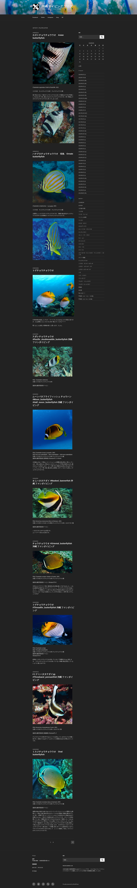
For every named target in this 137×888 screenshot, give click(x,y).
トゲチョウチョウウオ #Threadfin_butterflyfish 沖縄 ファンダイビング (53, 607)
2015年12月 (82, 151)
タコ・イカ (81, 247)
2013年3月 (81, 181)
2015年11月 (81, 154)
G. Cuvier (50, 206)
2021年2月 (81, 98)
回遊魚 (80, 287)
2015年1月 (81, 169)
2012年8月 (81, 193)
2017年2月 (81, 125)
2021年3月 (81, 95)
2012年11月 (81, 187)
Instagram (50, 17)
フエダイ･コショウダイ (84, 284)
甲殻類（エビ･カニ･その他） (86, 299)
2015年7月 (81, 163)
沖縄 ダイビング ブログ (57, 6)
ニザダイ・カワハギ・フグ (85, 266)
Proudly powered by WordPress (71, 884)
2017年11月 (81, 116)
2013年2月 (81, 184)
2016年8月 (81, 139)
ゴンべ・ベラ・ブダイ (84, 235)
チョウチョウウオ (83, 260)
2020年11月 (81, 101)
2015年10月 (82, 157)
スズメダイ (81, 244)
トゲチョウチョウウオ (43, 270)
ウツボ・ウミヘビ (83, 214)
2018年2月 (81, 107)
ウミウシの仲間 (82, 217)
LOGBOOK (81, 202)
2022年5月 (81, 83)
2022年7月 (81, 77)
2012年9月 (81, 190)
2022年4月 (81, 86)
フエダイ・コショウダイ (85, 281)
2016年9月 (81, 136)
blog (57, 17)
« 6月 (80, 66)
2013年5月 (81, 175)
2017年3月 (81, 122)
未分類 (80, 290)
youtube (81, 205)
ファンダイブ (82, 278)
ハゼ (80, 272)
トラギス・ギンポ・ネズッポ (86, 263)
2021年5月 (81, 89)
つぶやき (81, 211)
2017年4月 (81, 119)
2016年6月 (81, 142)
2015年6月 (81, 166)
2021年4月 (81, 92)
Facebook (35, 17)
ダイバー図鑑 (82, 257)
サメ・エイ (81, 238)
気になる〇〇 (82, 293)
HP (62, 17)
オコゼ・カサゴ (82, 223)
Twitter (43, 17)
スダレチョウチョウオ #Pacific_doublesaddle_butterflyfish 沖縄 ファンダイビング (52, 339)
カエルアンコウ (82, 226)
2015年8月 (81, 160)
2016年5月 (81, 145)
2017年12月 (82, 113)
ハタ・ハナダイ (82, 275)
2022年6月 (81, 80)
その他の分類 (82, 208)
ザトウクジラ (82, 241)
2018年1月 (81, 110)
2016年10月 (82, 133)
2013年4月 (81, 178)
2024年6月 (81, 74)
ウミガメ (81, 220)
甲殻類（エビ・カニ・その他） (86, 296)
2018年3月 (81, 104)
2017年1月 (81, 128)
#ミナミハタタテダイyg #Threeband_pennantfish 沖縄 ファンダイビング (53, 677)
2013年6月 (81, 172)
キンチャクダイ (82, 232)
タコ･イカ (81, 249)
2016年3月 (81, 148)
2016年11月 (81, 131)
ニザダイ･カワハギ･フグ (85, 269)
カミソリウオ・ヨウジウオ (85, 229)
